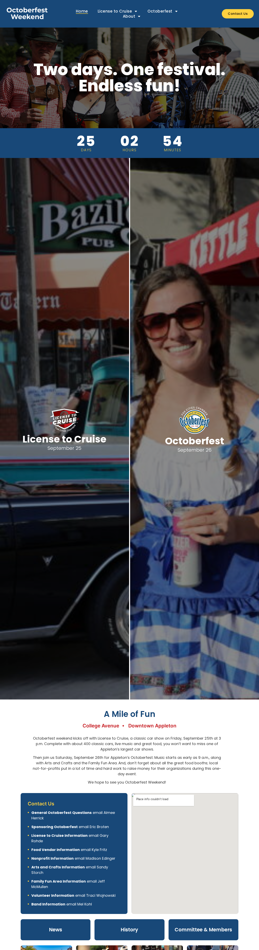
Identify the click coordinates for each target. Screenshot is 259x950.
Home (82, 11)
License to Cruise (115, 11)
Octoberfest (160, 11)
